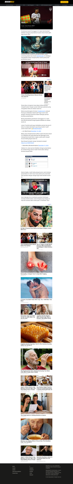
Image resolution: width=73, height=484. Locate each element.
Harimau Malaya (9, 5)
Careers (13, 469)
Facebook (31, 468)
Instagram (32, 469)
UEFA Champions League (46, 5)
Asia (37, 5)
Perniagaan (64, 5)
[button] (36, 44)
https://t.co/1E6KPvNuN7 (27, 143)
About (13, 466)
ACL (24, 5)
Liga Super (18, 5)
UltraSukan (57, 5)
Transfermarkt (41, 111)
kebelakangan (40, 56)
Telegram (31, 474)
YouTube (31, 471)
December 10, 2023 (36, 131)
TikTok (31, 473)
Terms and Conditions (16, 471)
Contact (13, 468)
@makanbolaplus (37, 128)
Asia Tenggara (31, 5)
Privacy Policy (15, 473)
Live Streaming (64, 2)
